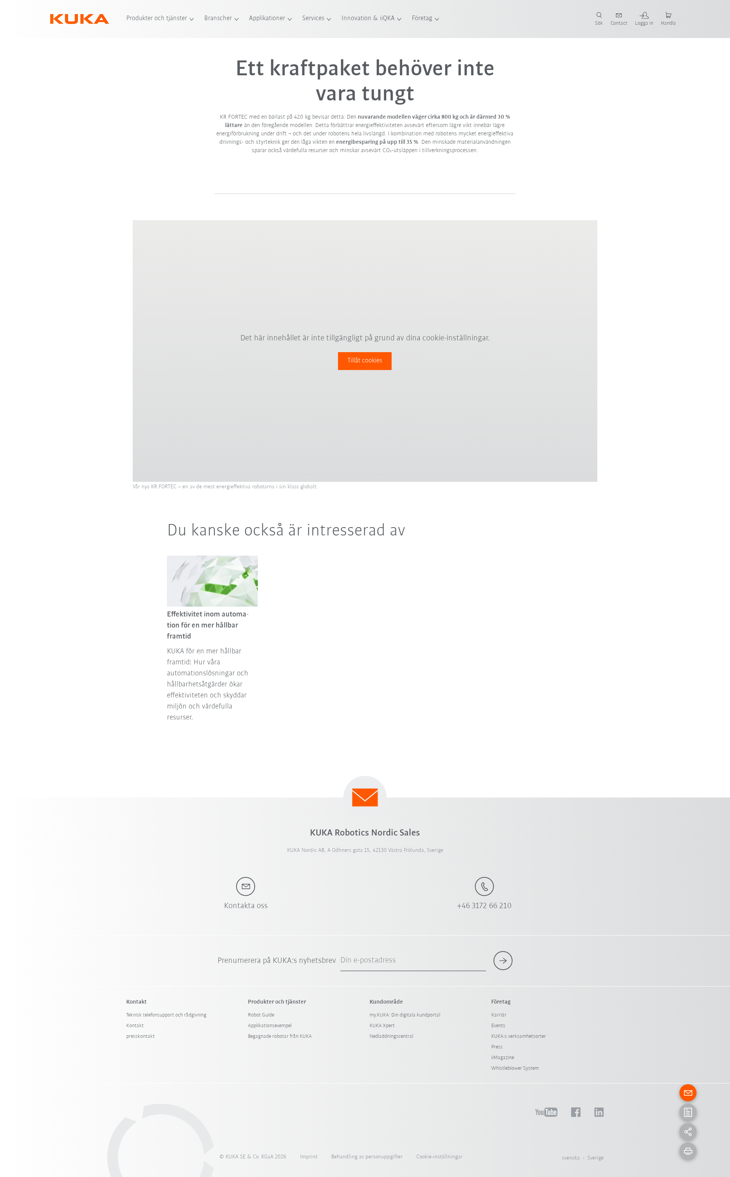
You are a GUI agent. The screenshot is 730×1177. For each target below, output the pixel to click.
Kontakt (135, 1026)
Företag (422, 18)
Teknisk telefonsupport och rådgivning (166, 1015)
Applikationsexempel (270, 1026)
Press (497, 1047)
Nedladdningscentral (391, 1036)
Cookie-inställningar (439, 1157)
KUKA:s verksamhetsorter (518, 1036)
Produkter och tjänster (156, 18)
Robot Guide (261, 1015)
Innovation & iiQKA (368, 18)
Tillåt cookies (365, 360)
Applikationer (267, 18)
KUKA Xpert (382, 1026)
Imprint (308, 1157)
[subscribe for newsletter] (503, 960)
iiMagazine (502, 1058)
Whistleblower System (515, 1068)
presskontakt (140, 1036)
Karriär (498, 1015)
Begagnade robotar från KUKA (280, 1036)
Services (313, 18)
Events (498, 1026)
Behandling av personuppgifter (367, 1157)
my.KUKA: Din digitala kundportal (405, 1015)
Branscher (218, 18)
